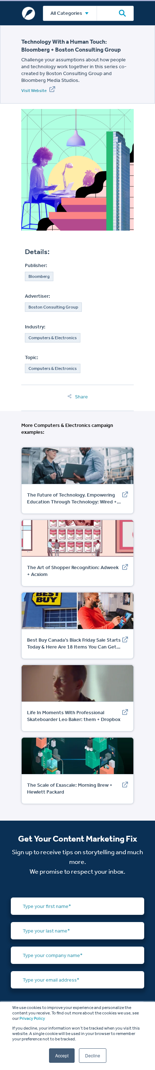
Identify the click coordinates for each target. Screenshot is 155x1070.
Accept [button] (61, 1055)
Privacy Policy (32, 1018)
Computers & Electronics (52, 337)
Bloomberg (39, 276)
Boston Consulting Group (53, 307)
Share (81, 397)
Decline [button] (92, 1055)
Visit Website (34, 90)
